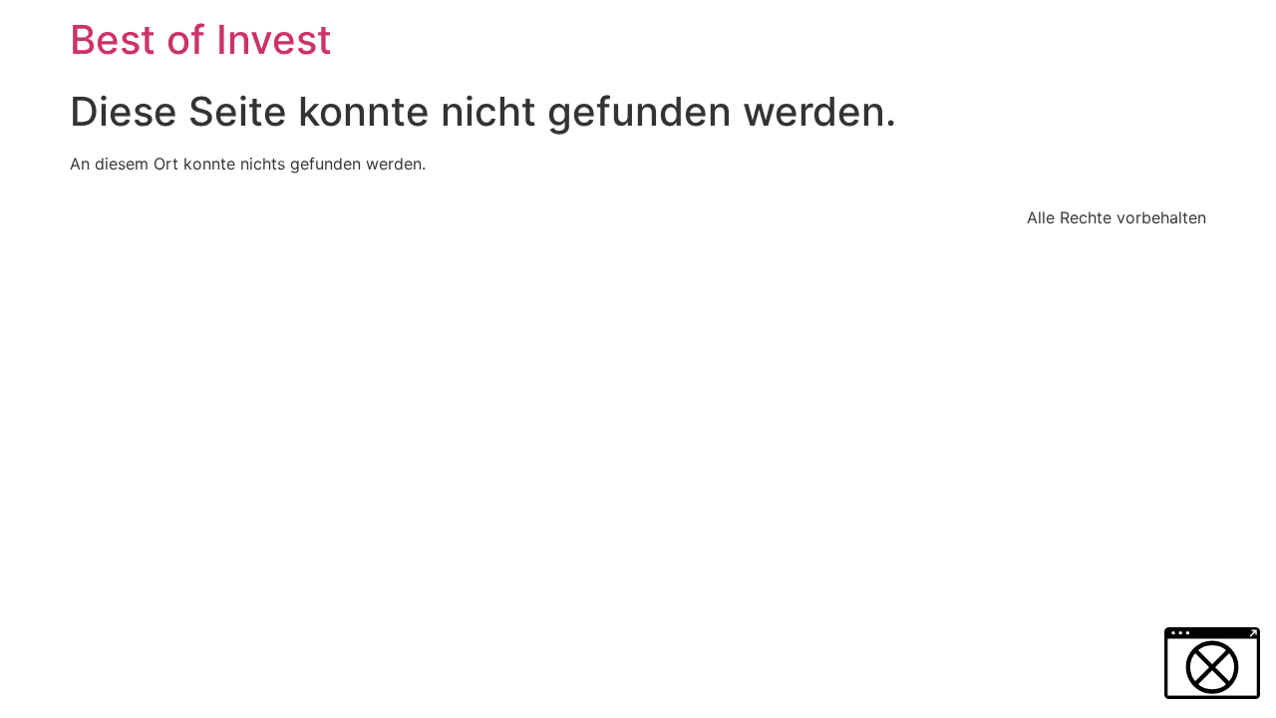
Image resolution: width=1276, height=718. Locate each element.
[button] (1212, 663)
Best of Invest (201, 39)
